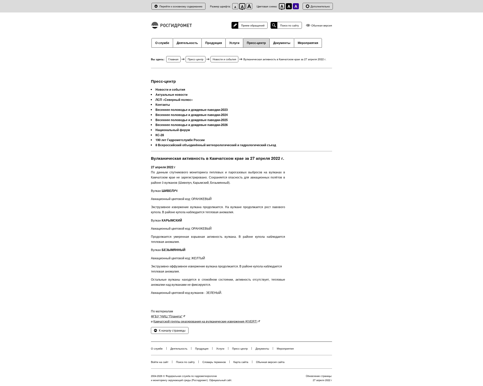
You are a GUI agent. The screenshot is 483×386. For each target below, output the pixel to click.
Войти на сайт (159, 362)
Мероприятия (308, 43)
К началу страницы (172, 330)
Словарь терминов (214, 362)
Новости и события (224, 59)
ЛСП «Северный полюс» (174, 100)
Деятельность (187, 43)
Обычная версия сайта (270, 362)
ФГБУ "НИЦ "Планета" (166, 316)
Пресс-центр (256, 43)
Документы (281, 43)
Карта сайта (240, 362)
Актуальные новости (171, 95)
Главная (173, 59)
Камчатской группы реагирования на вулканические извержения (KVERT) (205, 321)
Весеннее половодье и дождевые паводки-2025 (191, 120)
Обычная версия (321, 25)
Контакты (162, 105)
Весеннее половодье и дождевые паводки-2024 (191, 115)
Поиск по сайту (289, 25)
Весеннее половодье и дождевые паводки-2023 (191, 110)
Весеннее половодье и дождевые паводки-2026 (191, 125)
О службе (162, 43)
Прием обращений (253, 25)
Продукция (213, 43)
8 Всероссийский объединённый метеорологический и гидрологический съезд (215, 145)
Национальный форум (172, 130)
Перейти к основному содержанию (180, 6)
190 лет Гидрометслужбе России (180, 140)
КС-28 (159, 135)
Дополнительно (320, 6)
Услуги (234, 43)
